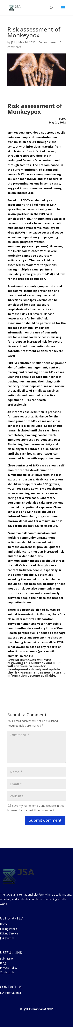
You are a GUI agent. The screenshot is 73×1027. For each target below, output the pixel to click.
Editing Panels (9, 929)
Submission (7, 958)
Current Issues (48, 42)
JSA (13, 42)
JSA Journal (7, 938)
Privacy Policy (8, 967)
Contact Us (7, 972)
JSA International (10, 993)
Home (4, 924)
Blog (3, 963)
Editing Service (9, 933)
